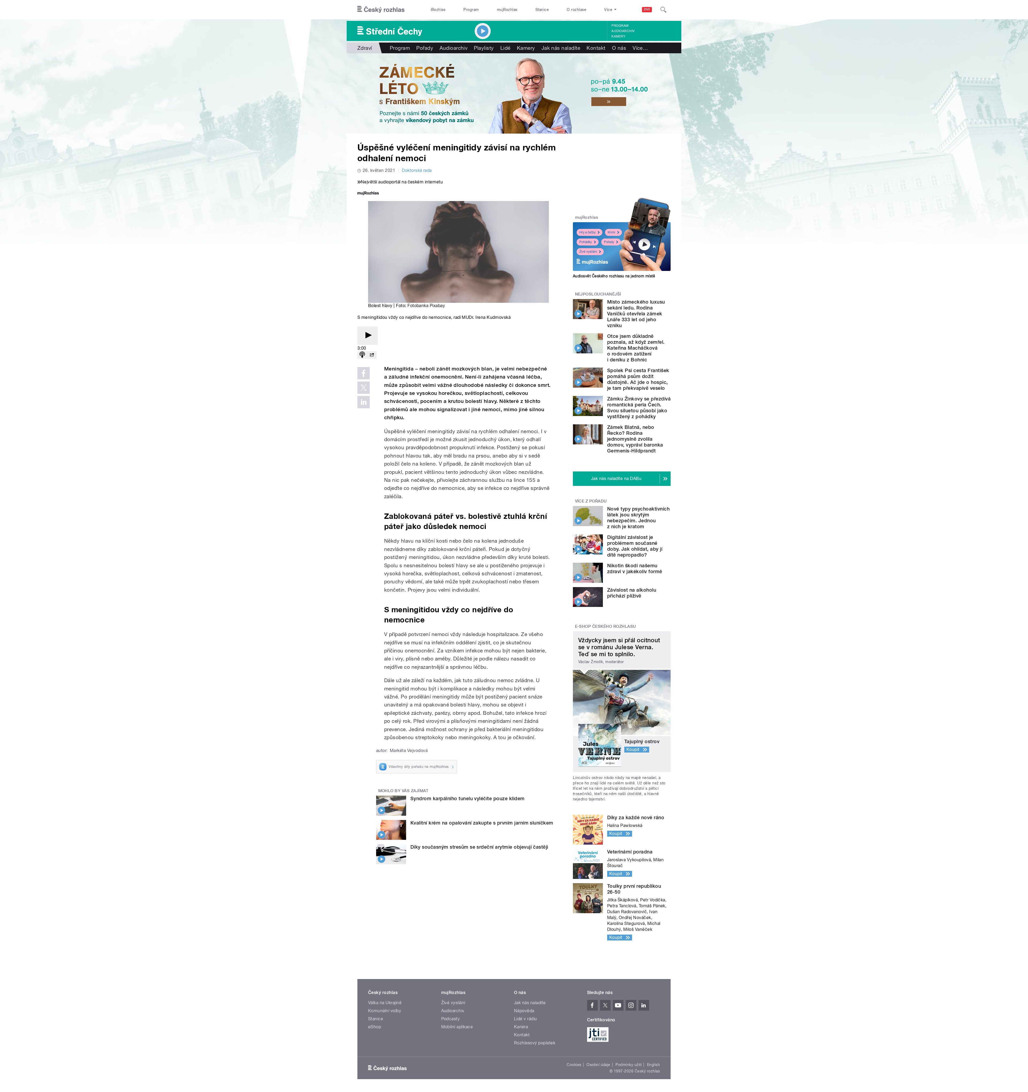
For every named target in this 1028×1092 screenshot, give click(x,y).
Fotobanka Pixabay (426, 305)
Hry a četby (587, 232)
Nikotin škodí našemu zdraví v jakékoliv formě (634, 568)
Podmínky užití (628, 1065)
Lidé (505, 48)
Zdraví (364, 48)
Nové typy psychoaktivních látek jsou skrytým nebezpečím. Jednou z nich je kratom (638, 517)
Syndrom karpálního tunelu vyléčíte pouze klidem (467, 798)
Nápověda (524, 1010)
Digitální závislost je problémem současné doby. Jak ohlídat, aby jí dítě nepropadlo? (634, 546)
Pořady (424, 48)
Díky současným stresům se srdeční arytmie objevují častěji (479, 847)
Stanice (542, 9)
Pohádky (585, 242)
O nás (619, 48)
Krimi (611, 232)
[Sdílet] (372, 355)
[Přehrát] (367, 335)
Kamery (618, 36)
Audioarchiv (622, 31)
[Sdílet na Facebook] (363, 373)
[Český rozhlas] (381, 9)
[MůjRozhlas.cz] (368, 193)
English (653, 1065)
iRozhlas (438, 9)
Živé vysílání (588, 252)
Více (640, 48)
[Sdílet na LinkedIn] (363, 402)
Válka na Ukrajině (385, 1002)
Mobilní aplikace (457, 1026)
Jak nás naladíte (561, 48)
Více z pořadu (591, 501)
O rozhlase (576, 9)
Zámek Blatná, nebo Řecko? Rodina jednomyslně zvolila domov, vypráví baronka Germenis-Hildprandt (635, 439)
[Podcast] (362, 355)
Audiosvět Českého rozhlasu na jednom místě (614, 276)
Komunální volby (384, 1010)
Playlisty (484, 48)
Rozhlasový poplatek (534, 1042)
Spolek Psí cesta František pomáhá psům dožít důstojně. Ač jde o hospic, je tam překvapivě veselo (638, 379)
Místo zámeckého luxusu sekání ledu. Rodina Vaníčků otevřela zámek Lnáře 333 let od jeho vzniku (636, 313)
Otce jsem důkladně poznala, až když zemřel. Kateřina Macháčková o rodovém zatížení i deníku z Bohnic (636, 347)
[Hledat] (663, 9)
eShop (374, 1026)
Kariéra (521, 1026)
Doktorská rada (417, 170)
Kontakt (596, 48)
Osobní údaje (598, 1065)
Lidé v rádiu (525, 1018)
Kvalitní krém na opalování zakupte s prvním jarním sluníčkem (481, 823)
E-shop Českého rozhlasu (605, 626)
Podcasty (450, 1018)
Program (471, 9)
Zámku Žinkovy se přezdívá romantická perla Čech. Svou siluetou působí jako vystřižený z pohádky (639, 407)
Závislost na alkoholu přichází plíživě (631, 593)
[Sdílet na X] (363, 387)
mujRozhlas (507, 9)
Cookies (574, 1065)
